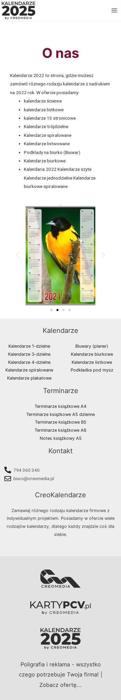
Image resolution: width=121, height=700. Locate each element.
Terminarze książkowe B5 (60, 422)
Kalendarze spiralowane (29, 370)
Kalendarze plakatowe (29, 378)
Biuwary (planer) (91, 346)
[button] (51, 310)
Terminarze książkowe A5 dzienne (60, 414)
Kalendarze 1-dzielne (29, 346)
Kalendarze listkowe (92, 362)
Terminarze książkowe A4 (60, 406)
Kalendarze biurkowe (92, 354)
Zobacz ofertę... (60, 685)
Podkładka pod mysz (92, 370)
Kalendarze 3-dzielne (29, 354)
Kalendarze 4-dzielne (29, 362)
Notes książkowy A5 (61, 438)
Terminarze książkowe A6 (60, 430)
